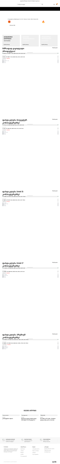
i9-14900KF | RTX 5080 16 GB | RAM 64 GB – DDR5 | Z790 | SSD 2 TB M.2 (15, 343)
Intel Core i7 (4, 127)
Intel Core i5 (4, 55)
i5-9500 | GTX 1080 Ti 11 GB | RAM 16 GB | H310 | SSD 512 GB (13, 56)
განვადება (34, 452)
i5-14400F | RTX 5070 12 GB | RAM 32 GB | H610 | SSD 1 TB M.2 (13, 200)
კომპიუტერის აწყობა (7, 418)
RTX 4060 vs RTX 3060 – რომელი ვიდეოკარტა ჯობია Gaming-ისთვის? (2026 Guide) (48, 420)
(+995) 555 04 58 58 (47, 450)
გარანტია (22, 454)
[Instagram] (57, 1)
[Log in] (54, 4)
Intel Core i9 (4, 341)
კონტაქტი (22, 450)
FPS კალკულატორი (24, 456)
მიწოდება (22, 452)
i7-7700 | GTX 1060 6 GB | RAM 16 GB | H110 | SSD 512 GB (12, 128)
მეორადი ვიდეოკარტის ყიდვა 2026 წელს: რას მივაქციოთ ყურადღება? (29, 420)
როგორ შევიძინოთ (35, 454)
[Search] (42, 4)
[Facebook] (56, 1)
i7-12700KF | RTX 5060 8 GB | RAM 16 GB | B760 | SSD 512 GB (13, 271)
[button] (12, 25)
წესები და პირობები (35, 450)
